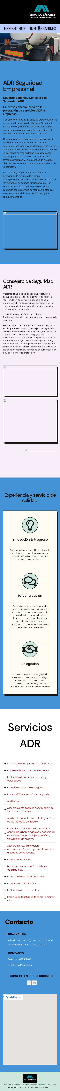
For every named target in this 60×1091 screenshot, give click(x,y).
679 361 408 (14, 28)
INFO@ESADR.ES (43, 28)
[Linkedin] (34, 982)
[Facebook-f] (29, 982)
